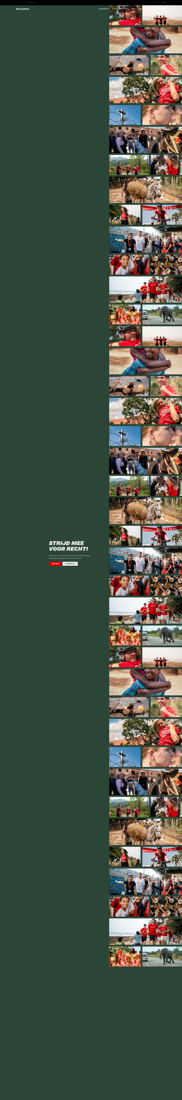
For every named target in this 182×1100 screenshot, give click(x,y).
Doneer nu (70, 563)
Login (164, 2)
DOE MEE (55, 563)
